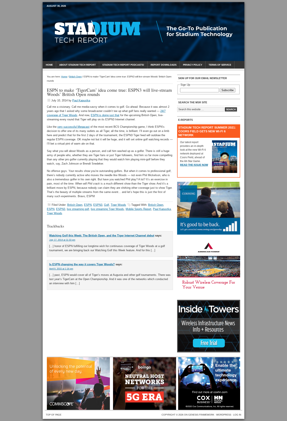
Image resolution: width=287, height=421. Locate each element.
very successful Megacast (73, 126)
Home (49, 65)
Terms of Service (220, 65)
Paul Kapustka (81, 100)
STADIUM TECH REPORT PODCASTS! (123, 65)
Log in (237, 414)
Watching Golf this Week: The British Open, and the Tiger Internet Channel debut (101, 235)
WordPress (223, 414)
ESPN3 (97, 204)
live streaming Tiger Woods (107, 209)
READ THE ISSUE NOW (194, 164)
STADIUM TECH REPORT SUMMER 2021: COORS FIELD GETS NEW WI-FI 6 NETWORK (207, 131)
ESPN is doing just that (105, 115)
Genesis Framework (201, 414)
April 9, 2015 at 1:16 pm (61, 268)
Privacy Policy (192, 65)
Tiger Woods (118, 204)
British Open (74, 204)
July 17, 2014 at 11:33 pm (62, 240)
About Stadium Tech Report (77, 65)
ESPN (88, 204)
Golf (106, 204)
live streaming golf (78, 209)
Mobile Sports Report (80, 14)
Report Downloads (163, 65)
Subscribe (227, 90)
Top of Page (53, 414)
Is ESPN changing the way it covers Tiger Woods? (82, 264)
